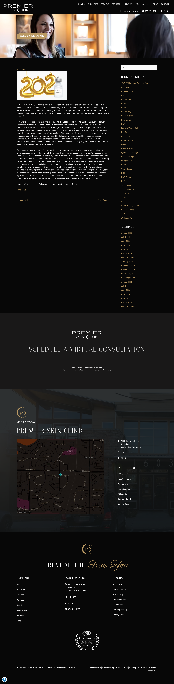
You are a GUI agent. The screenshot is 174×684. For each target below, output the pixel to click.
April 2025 (125, 298)
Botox (123, 108)
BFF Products (127, 99)
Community (126, 112)
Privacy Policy (108, 668)
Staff (123, 202)
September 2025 (128, 278)
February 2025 (127, 306)
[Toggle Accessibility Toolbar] (4, 679)
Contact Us (21, 190)
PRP (123, 181)
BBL (123, 95)
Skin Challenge (127, 189)
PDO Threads (127, 177)
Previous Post (24, 200)
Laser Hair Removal (129, 148)
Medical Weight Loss (130, 157)
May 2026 (125, 245)
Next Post (103, 200)
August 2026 (126, 233)
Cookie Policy (151, 670)
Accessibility (95, 668)
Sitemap (132, 668)
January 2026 (127, 261)
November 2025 (128, 270)
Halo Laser (125, 136)
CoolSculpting (127, 116)
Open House (126, 169)
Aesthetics (125, 87)
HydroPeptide (127, 140)
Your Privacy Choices (147, 668)
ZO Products (126, 218)
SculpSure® (126, 185)
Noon (123, 165)
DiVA (123, 124)
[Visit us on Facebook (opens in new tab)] (161, 11)
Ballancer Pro (127, 91)
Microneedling (127, 161)
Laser (123, 144)
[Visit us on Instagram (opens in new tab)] (164, 11)
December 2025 (128, 266)
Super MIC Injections (130, 206)
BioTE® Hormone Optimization (134, 83)
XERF (123, 214)
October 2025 (127, 274)
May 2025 (125, 294)
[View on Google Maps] (60, 476)
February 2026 (127, 257)
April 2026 (125, 249)
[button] (84, 4)
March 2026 (126, 253)
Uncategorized (23, 69)
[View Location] (121, 11)
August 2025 (126, 282)
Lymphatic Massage (129, 153)
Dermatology (126, 120)
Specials (124, 197)
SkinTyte (125, 193)
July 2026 (125, 237)
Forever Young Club (129, 128)
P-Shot (124, 173)
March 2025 (126, 302)
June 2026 (125, 241)
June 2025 (125, 290)
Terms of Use (122, 668)
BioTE (123, 104)
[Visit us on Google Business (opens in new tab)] (167, 11)
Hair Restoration (128, 132)
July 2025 (125, 286)
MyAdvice (72, 667)
